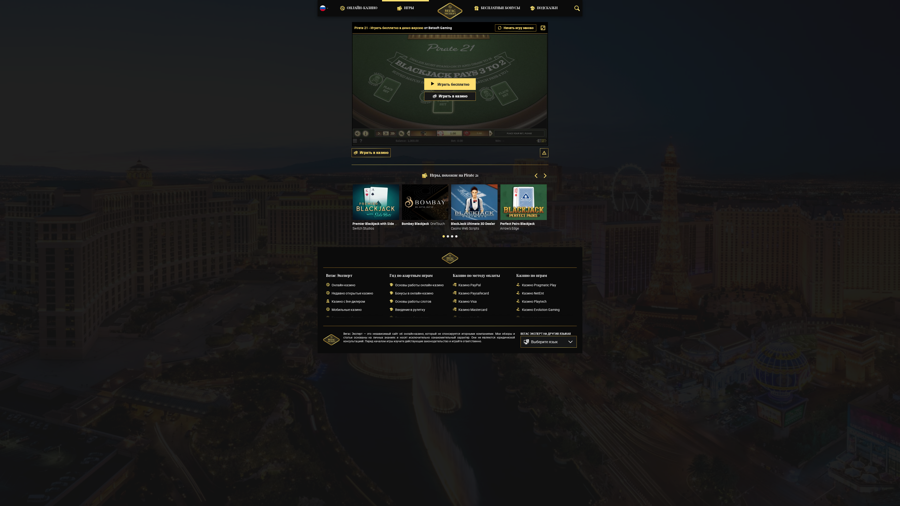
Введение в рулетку (410, 309)
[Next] (544, 176)
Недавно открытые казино (352, 293)
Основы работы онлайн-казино (419, 285)
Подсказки (547, 8)
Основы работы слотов (413, 301)
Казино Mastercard (472, 309)
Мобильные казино (347, 309)
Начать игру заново (519, 28)
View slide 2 (448, 236)
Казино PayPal (469, 285)
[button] (544, 152)
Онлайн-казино (362, 8)
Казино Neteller (469, 318)
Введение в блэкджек (411, 318)
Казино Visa (467, 301)
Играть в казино (453, 96)
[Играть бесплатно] (375, 202)
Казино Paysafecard (473, 293)
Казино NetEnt (533, 293)
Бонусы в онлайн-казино (414, 293)
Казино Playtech (534, 301)
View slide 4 (456, 236)
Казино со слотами (536, 318)
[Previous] (536, 176)
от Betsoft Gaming (438, 28)
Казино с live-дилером (348, 301)
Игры (409, 8)
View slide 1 (444, 236)
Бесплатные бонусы (500, 8)
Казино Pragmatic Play (539, 285)
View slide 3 (452, 236)
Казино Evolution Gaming (541, 309)
